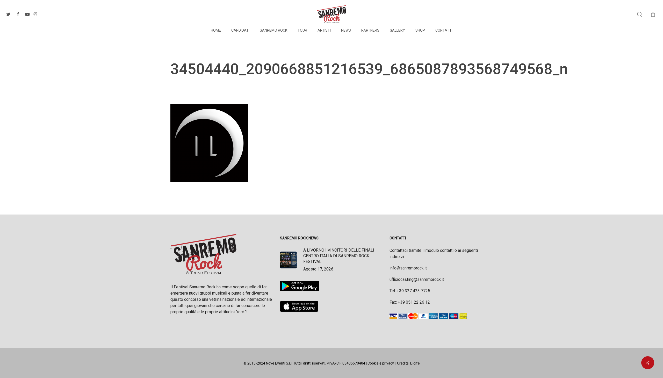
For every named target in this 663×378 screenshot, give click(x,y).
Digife (415, 363)
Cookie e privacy (380, 363)
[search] (640, 14)
